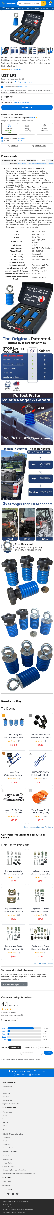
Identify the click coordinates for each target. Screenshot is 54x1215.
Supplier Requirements (11, 1104)
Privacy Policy (8, 1163)
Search (48, 1053)
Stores (5, 1115)
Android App (7, 1185)
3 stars (4, 1034)
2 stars (4, 1037)
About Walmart (8, 1086)
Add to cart (27, 107)
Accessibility (7, 1144)
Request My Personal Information (14, 1170)
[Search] (43, 3)
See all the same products (43, 963)
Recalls (5, 1141)
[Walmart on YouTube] (13, 1194)
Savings (29, 8)
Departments (9, 8)
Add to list (14, 146)
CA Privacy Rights (9, 1166)
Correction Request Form (14, 984)
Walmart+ (6, 1122)
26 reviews (17, 69)
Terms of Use (7, 1159)
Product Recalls (8, 1148)
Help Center (41, 1071)
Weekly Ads (36, 1074)
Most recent (14, 1047)
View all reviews (10, 1020)
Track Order (21, 1074)
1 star (4, 1039)
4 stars (4, 1031)
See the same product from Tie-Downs (38, 827)
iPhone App (7, 1181)
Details (20, 141)
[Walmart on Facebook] (4, 1194)
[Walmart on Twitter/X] (8, 1194)
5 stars (4, 1028)
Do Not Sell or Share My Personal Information (19, 1173)
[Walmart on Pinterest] (17, 1194)
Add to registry (40, 146)
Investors (6, 1097)
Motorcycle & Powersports (37, 163)
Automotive (22, 163)
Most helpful (44, 1047)
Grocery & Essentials (42, 8)
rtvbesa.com (22, 86)
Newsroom (6, 1093)
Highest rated (29, 1047)
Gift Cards (6, 1126)
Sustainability (7, 1100)
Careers (5, 1090)
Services (20, 8)
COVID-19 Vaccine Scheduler (13, 1134)
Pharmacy (6, 1137)
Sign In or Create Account (20, 1071)
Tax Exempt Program (10, 1151)
